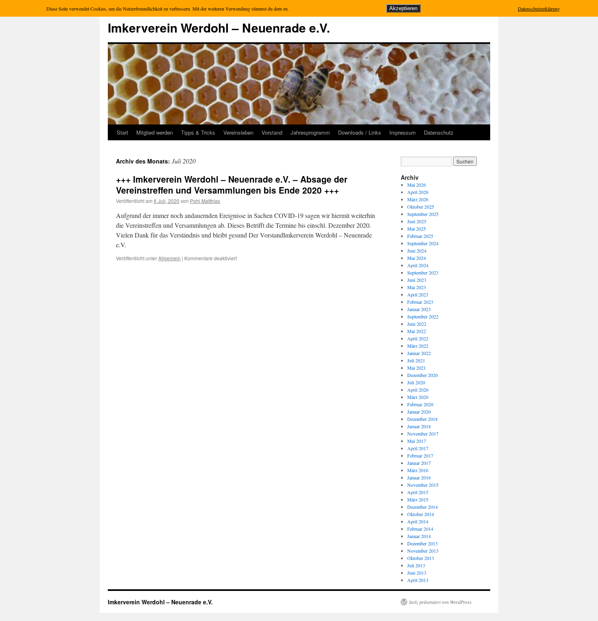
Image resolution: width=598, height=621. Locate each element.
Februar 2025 (420, 236)
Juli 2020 (416, 382)
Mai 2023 (416, 287)
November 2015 (423, 485)
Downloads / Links (359, 132)
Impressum (402, 132)
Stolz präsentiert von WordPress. (441, 602)
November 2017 (423, 433)
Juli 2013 (416, 565)
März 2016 (417, 470)
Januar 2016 (419, 477)
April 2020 (417, 389)
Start (122, 132)
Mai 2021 (416, 367)
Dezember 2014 (422, 506)
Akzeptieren (403, 8)
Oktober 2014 (420, 514)
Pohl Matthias (205, 200)
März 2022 (417, 345)
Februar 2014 (420, 528)
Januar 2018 (419, 426)
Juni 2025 (416, 221)
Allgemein (169, 258)
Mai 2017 (416, 441)
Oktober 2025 (420, 206)
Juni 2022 (416, 323)
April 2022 (417, 338)
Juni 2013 (416, 572)
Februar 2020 (420, 404)
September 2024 (423, 243)
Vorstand (272, 132)
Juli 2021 (416, 360)
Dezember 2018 (422, 419)
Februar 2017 (420, 455)
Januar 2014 (419, 536)
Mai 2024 (416, 258)
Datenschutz (439, 132)
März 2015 (417, 499)
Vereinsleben (238, 132)
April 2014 (417, 521)
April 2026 (417, 192)
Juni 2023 (416, 280)
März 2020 (417, 397)
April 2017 (417, 448)
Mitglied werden (154, 132)
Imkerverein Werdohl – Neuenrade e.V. (219, 27)
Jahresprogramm (310, 132)
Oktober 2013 (420, 558)
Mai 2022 (416, 331)
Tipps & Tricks (198, 132)
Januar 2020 (419, 411)
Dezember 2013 (422, 543)
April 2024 (417, 265)
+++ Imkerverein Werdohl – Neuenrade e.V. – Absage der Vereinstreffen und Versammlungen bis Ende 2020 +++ (231, 184)
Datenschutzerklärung (539, 8)
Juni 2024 (416, 250)
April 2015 (417, 492)
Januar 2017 (419, 463)
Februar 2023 (420, 302)
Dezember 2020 (422, 375)
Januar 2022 (419, 353)
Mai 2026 (416, 184)
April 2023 (417, 294)
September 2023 (423, 272)
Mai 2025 (416, 228)
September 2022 (423, 316)
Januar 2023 (419, 309)
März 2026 (417, 199)
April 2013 (417, 580)
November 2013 (423, 550)
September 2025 (423, 214)
